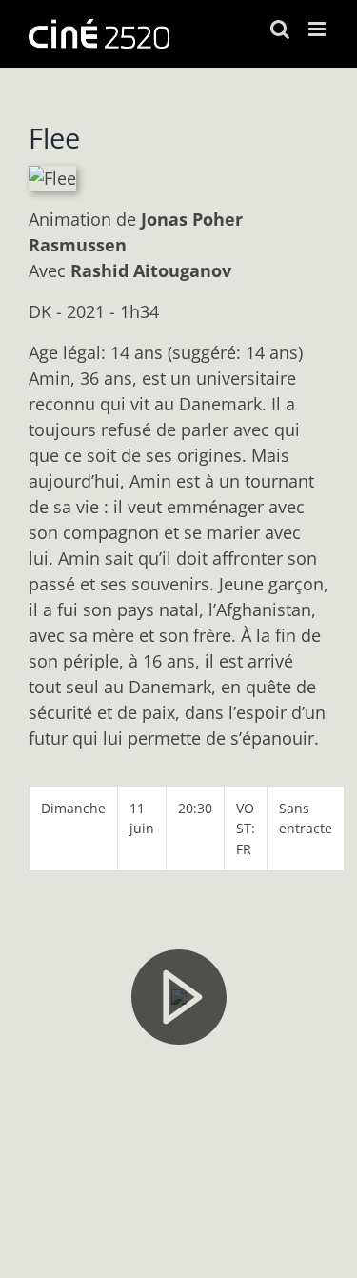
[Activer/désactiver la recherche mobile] (279, 29)
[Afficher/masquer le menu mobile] (318, 29)
